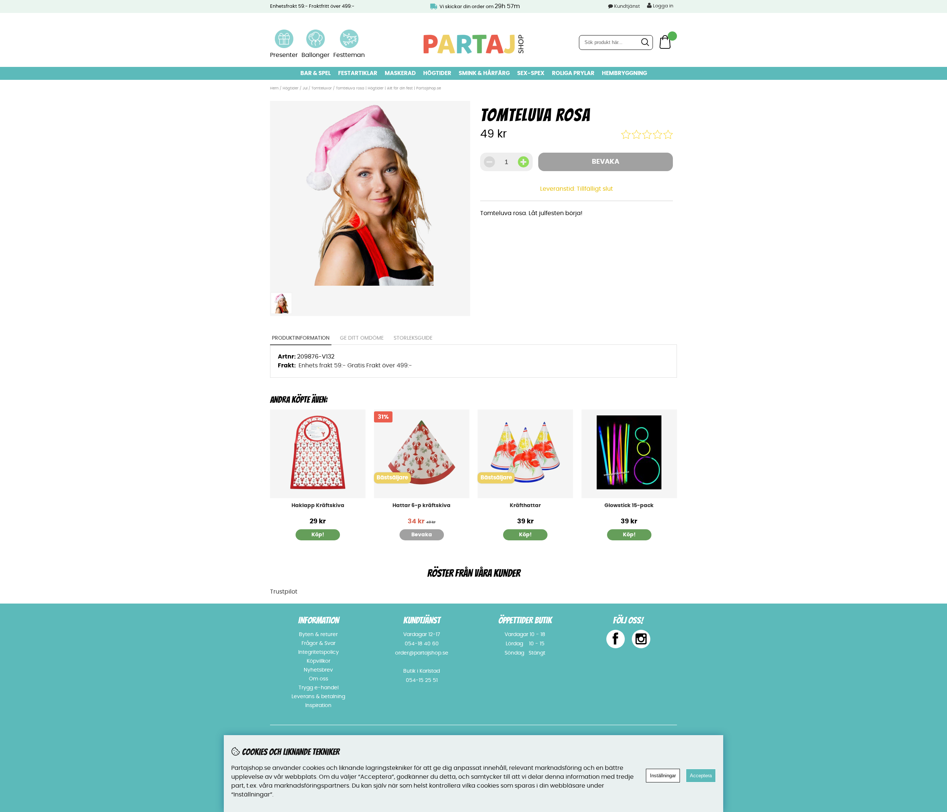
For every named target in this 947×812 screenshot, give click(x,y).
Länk (284, 34)
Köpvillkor (318, 661)
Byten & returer (318, 634)
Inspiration (318, 705)
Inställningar (663, 775)
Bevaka (605, 162)
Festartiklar (357, 73)
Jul (305, 88)
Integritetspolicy (318, 652)
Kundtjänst (627, 6)
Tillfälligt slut (595, 189)
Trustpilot (283, 592)
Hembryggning (624, 73)
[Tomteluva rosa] (369, 284)
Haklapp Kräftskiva (317, 505)
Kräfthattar (525, 505)
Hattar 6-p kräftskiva (421, 505)
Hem (274, 88)
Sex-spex (531, 73)
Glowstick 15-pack (629, 505)
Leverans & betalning (318, 696)
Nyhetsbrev (318, 670)
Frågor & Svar (318, 643)
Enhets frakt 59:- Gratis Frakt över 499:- (355, 365)
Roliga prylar (573, 73)
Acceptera (701, 775)
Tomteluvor (321, 88)
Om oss (318, 679)
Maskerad (400, 73)
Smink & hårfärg (484, 73)
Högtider (437, 73)
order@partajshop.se (421, 653)
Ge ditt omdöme (362, 338)
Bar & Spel (315, 73)
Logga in (662, 6)
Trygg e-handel (318, 687)
